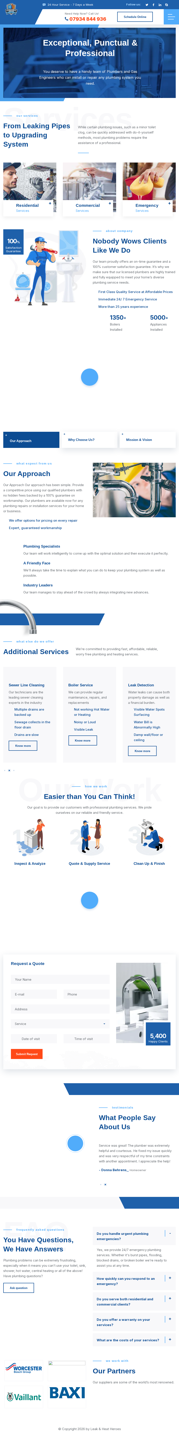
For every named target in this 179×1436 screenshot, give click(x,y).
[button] (4, 770)
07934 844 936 (87, 19)
